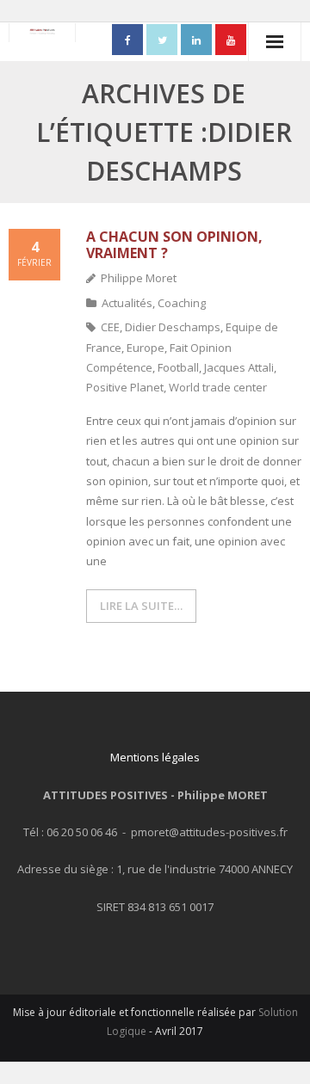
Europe (145, 347)
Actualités (127, 303)
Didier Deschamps (172, 327)
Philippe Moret (139, 278)
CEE (110, 327)
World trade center (218, 387)
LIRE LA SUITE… (141, 605)
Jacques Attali (239, 367)
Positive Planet (125, 387)
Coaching (182, 303)
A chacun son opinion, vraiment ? (174, 244)
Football (178, 367)
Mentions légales (155, 757)
